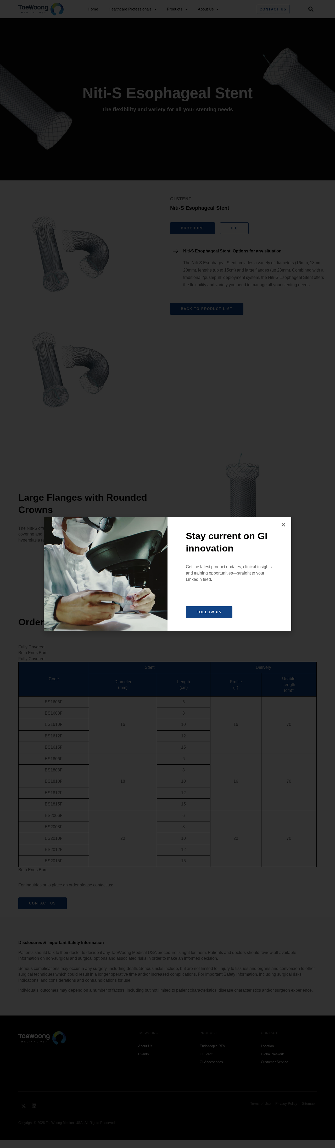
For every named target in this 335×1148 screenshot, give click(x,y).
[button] (283, 524)
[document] (167, 574)
